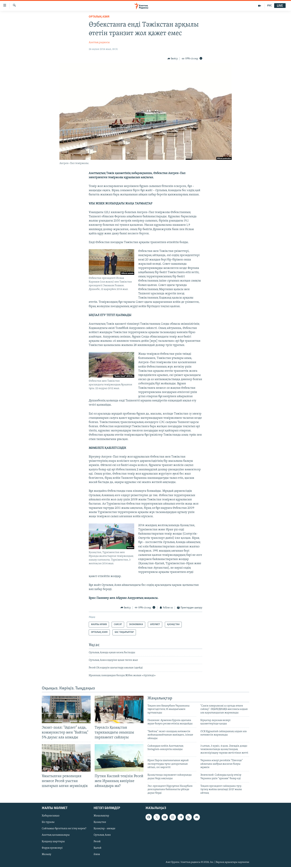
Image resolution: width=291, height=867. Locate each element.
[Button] (172, 58)
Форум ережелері (52, 848)
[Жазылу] (196, 817)
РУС (269, 5)
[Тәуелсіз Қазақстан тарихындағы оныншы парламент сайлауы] (119, 709)
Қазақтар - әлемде (104, 828)
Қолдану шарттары (53, 841)
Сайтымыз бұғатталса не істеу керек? (64, 828)
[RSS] (188, 817)
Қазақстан (100, 822)
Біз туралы (48, 822)
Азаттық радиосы (99, 42)
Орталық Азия (102, 835)
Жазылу (46, 854)
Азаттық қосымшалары (56, 835)
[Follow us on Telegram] (180, 817)
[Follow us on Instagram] (172, 817)
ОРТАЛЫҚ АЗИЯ (99, 16)
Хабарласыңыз (50, 816)
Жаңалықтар (101, 816)
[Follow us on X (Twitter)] (156, 817)
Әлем (97, 854)
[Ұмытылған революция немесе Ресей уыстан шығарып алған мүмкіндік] (66, 758)
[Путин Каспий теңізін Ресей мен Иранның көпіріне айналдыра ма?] (119, 758)
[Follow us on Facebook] (149, 817)
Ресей (97, 841)
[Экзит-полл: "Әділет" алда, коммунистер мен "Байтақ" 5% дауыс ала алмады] (66, 709)
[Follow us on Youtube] (164, 817)
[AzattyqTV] (259, 5)
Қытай (97, 848)
